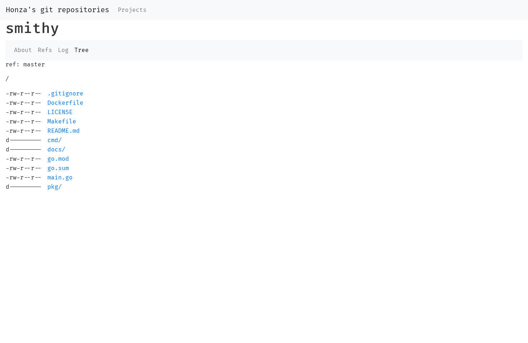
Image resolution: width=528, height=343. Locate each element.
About (23, 50)
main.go (60, 177)
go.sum (58, 168)
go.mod (58, 159)
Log (63, 50)
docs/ (56, 149)
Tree (81, 50)
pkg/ (54, 187)
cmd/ (54, 140)
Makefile (61, 121)
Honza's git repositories (57, 10)
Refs (45, 50)
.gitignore (65, 93)
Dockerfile (65, 103)
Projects (132, 10)
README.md (63, 131)
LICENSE (60, 112)
